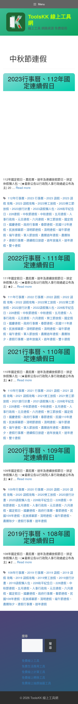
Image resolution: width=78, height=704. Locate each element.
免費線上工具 (30, 660)
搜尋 (25, 636)
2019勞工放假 (47, 578)
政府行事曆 (31, 224)
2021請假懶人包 (43, 401)
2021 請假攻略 (25, 396)
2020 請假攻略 (25, 494)
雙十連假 (15, 245)
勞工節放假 (54, 219)
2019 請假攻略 (25, 578)
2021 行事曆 (35, 390)
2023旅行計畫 (21, 209)
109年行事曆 (16, 489)
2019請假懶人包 (19, 583)
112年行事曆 (16, 198)
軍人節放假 (31, 235)
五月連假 (60, 214)
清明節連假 (33, 229)
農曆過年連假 (49, 235)
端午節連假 (62, 515)
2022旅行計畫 (21, 307)
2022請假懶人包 (43, 307)
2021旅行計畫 (21, 401)
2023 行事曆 (35, 198)
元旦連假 (23, 219)
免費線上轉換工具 (33, 677)
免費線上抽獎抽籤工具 (36, 683)
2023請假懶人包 (43, 209)
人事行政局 (39, 505)
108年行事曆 (16, 572)
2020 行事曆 (35, 489)
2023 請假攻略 (25, 203)
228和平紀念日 (43, 500)
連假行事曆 (16, 240)
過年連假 (50, 339)
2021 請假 (53, 390)
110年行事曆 (16, 390)
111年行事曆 (16, 297)
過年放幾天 (54, 240)
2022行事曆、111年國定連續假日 (39, 261)
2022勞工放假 (47, 302)
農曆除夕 (9, 521)
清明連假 (50, 229)
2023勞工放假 (47, 203)
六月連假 (38, 219)
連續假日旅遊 (35, 240)
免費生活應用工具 (33, 666)
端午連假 (15, 235)
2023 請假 (53, 198)
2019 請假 (53, 572)
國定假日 (15, 510)
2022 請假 (53, 297)
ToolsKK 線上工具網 (49, 19)
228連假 (14, 214)
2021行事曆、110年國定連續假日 (39, 355)
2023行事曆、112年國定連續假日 (39, 82)
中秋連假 (46, 214)
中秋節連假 (30, 214)
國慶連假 (15, 224)
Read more (23, 188)
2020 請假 (53, 489)
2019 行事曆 (35, 572)
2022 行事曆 (35, 297)
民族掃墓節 (16, 229)
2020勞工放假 (47, 494)
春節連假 (47, 224)
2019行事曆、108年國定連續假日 (39, 537)
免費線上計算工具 (33, 672)
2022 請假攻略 (25, 302)
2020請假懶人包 (19, 500)
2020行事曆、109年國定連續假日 (39, 454)
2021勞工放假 (47, 396)
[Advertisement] (39, 136)
